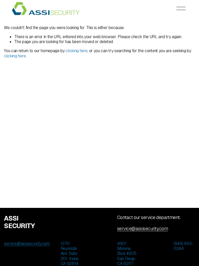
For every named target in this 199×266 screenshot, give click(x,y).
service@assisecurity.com (142, 228)
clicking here (76, 50)
